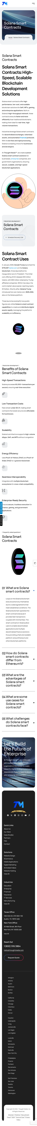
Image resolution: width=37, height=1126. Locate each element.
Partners (7, 838)
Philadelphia (12, 1058)
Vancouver (11, 1090)
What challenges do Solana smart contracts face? (18, 722)
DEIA (13, 1117)
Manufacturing (9, 901)
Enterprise (7, 889)
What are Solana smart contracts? (18, 589)
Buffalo (10, 993)
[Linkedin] (15, 815)
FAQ (5, 841)
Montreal (11, 1047)
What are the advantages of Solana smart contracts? (16, 680)
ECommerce (8, 859)
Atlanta (10, 981)
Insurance (7, 895)
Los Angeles (11, 1033)
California (11, 998)
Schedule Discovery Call (15, 237)
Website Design (9, 856)
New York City (12, 1053)
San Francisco (12, 1078)
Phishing (17, 1115)
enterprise (15, 159)
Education (7, 886)
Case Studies (8, 835)
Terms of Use (20, 1117)
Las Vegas (11, 1030)
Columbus (11, 1007)
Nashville (11, 1050)
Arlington (11, 978)
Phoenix (10, 1061)
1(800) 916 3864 (12, 946)
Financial (7, 892)
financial (23, 138)
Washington (11, 1093)
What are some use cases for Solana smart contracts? (16, 702)
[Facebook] (8, 815)
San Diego (11, 1073)
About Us (7, 829)
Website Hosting (10, 871)
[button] (18, 590)
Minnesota (11, 1044)
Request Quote (14, 958)
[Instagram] (18, 815)
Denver (10, 1013)
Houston (10, 1018)
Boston (10, 990)
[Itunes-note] (29, 815)
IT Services (8, 898)
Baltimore (11, 987)
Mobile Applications (11, 862)
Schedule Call (1, 520)
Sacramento (12, 1067)
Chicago (10, 1004)
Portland (10, 1064)
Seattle (10, 1084)
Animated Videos (10, 868)
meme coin (13, 268)
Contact (7, 844)
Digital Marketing (10, 865)
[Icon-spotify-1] (22, 815)
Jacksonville (12, 1027)
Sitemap (11, 1115)
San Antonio (12, 1070)
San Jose (11, 1081)
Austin (10, 984)
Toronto (10, 1087)
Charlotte (11, 1001)
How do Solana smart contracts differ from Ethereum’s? (17, 658)
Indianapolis (11, 1021)
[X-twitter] (11, 815)
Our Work (7, 832)
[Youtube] (25, 815)
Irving (9, 1024)
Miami (10, 1041)
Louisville (11, 1038)
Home (10, 37)
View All (6, 874)
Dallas (10, 1010)
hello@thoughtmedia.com (14, 950)
